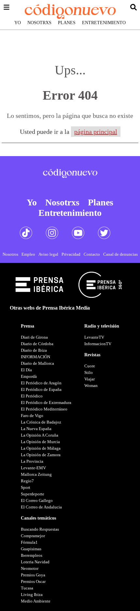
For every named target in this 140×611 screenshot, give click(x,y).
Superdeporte (32, 493)
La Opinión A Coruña (39, 435)
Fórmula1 (29, 542)
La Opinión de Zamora (41, 454)
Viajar (89, 379)
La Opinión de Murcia (40, 441)
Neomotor (29, 568)
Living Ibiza (32, 594)
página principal (95, 131)
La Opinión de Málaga (41, 448)
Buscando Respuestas (40, 529)
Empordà (29, 376)
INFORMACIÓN (35, 356)
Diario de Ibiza (34, 350)
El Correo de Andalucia (41, 507)
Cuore (89, 365)
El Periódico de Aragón (41, 382)
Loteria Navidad (35, 561)
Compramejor (33, 535)
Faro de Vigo (32, 415)
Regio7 (27, 480)
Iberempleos (31, 555)
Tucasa (27, 588)
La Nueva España (36, 428)
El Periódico (32, 396)
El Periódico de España (41, 389)
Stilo (88, 372)
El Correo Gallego (37, 500)
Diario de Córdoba (37, 343)
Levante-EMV (33, 467)
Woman (91, 385)
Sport (25, 487)
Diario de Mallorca (37, 363)
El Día (26, 369)
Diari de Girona (34, 337)
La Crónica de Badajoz (41, 422)
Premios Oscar (33, 581)
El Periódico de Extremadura (46, 402)
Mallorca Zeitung (36, 474)
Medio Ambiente (35, 601)
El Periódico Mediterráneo (44, 409)
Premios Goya (33, 574)
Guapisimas (31, 548)
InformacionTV (97, 343)
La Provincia (32, 461)
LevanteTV (94, 337)
